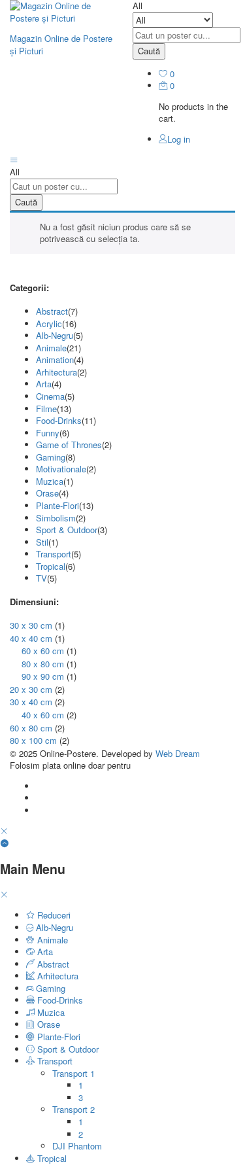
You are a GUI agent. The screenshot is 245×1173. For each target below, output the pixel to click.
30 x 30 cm (31, 625)
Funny (47, 433)
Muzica (49, 481)
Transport (53, 554)
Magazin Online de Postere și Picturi (61, 44)
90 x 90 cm (43, 676)
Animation (55, 359)
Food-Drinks (59, 420)
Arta (44, 383)
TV (41, 578)
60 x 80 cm (31, 728)
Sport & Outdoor (66, 529)
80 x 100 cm (33, 740)
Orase (47, 493)
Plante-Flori (57, 505)
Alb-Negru (54, 335)
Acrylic (49, 323)
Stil (42, 542)
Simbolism (56, 518)
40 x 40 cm (31, 638)
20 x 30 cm (31, 689)
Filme (46, 408)
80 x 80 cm (43, 663)
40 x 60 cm (43, 715)
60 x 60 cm (43, 650)
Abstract (52, 311)
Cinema (50, 396)
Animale (51, 347)
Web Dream (177, 753)
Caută (149, 50)
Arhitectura (56, 372)
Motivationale (61, 469)
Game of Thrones (69, 444)
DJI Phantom (77, 1146)
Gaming (50, 457)
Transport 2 (73, 1109)
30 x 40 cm (31, 701)
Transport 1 (73, 1073)
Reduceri (53, 915)
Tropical (50, 566)
